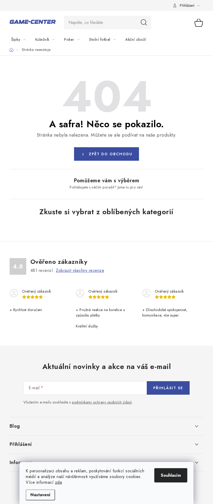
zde (58, 482)
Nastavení (40, 495)
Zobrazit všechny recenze (80, 270)
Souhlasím (171, 475)
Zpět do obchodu (110, 154)
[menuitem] (22, 39)
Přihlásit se (168, 388)
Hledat (144, 22)
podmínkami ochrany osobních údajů (102, 402)
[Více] (198, 39)
